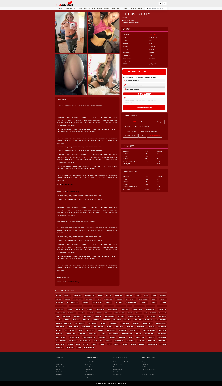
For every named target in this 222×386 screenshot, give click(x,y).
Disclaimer (145, 367)
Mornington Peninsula (135, 316)
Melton (130, 313)
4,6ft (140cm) (153, 64)
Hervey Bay (79, 309)
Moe (145, 313)
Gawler (138, 334)
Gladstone (59, 309)
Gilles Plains (149, 334)
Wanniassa (59, 347)
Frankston (122, 330)
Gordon (116, 344)
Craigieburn (111, 330)
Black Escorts (117, 367)
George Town (98, 340)
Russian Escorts (117, 369)
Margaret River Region (63, 323)
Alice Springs (151, 316)
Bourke (98, 299)
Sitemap (58, 369)
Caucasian (152, 49)
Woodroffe (73, 340)
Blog (143, 362)
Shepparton (66, 316)
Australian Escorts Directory (121, 362)
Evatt (109, 344)
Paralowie (102, 337)
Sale (57, 316)
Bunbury (76, 320)
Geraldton (106, 320)
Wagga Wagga (108, 306)
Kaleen (125, 344)
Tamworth (97, 306)
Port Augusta (98, 327)
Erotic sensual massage (142, 126)
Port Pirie (119, 327)
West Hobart (60, 344)
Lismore (108, 302)
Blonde (151, 52)
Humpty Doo (140, 337)
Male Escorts (88, 364)
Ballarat (81, 313)
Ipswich (89, 309)
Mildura (138, 313)
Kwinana (122, 337)
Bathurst (89, 299)
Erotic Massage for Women (149, 131)
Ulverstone (162, 340)
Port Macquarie (61, 306)
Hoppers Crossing (149, 330)
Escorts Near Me (89, 362)
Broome (67, 320)
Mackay (106, 8)
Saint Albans (71, 334)
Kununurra (138, 320)
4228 (150, 40)
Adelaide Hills (147, 323)
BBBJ (142, 135)
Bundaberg (150, 306)
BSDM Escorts (89, 372)
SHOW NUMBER (144, 94)
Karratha (127, 320)
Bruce (78, 344)
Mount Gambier (73, 327)
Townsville (162, 309)
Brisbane (69, 8)
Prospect (112, 337)
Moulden (151, 337)
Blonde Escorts (117, 364)
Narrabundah (152, 344)
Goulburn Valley (72, 302)
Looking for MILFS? (130, 122)
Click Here (152, 34)
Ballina (67, 299)
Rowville (59, 334)
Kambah (133, 344)
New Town (141, 340)
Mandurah (148, 320)
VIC (132, 21)
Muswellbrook (131, 302)
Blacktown (162, 327)
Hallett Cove (162, 334)
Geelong (99, 313)
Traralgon (87, 316)
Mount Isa (125, 309)
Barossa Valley (161, 323)
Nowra (154, 302)
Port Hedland (79, 323)
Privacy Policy (60, 364)
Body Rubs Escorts (90, 374)
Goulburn (59, 302)
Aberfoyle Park (127, 334)
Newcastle (144, 302)
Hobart (154, 295)
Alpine (79, 347)
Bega (129, 306)
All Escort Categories (148, 374)
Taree (80, 330)
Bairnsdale (71, 313)
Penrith (58, 330)
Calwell (85, 344)
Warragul (98, 316)
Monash (141, 344)
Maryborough (112, 309)
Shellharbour (69, 330)
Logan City (92, 334)
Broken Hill (108, 299)
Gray (130, 337)
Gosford (163, 299)
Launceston (125, 323)
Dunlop (102, 344)
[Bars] (160, 3)
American (152, 58)
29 (149, 61)
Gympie (70, 309)
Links (143, 372)
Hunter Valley (97, 302)
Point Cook (162, 330)
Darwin (133, 8)
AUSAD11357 (153, 37)
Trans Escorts (88, 369)
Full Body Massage (146, 122)
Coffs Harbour (143, 299)
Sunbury (77, 316)
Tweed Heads (90, 330)
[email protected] (68, 184)
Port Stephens (139, 306)
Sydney (60, 8)
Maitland (119, 302)
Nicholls (163, 344)
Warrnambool (109, 316)
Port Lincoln (86, 327)
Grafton (85, 302)
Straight (152, 46)
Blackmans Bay (85, 340)
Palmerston (162, 337)
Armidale (151, 327)
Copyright (145, 364)
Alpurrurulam (89, 347)
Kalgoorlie (117, 320)
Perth (140, 8)
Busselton (86, 320)
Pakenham (162, 313)
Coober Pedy (60, 327)
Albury (58, 299)
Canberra (125, 8)
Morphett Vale (60, 337)
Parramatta (141, 327)
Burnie (103, 323)
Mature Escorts (117, 374)
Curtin (94, 344)
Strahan (136, 323)
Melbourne (115, 8)
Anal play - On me (130, 135)
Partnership (59, 374)
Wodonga (121, 316)
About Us (58, 362)
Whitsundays (60, 313)
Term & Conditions (61, 367)
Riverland (130, 327)
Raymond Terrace (75, 306)
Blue (150, 55)
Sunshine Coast (89, 8)
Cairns (99, 8)
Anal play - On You (130, 131)
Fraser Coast (162, 306)
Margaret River (161, 320)
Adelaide (163, 295)
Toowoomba (150, 309)
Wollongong (120, 306)
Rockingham (92, 323)
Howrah (108, 340)
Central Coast (130, 299)
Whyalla (109, 327)
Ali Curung (70, 347)
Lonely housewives (154, 135)
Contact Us (59, 372)
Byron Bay (119, 299)
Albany (58, 320)
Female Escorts (89, 367)
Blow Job (159, 122)
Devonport (113, 323)
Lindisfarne (130, 340)
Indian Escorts (117, 372)
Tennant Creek (61, 340)
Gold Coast (78, 8)
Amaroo (70, 344)
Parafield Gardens (89, 337)
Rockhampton (137, 309)
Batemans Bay (77, 299)
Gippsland (108, 313)
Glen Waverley (134, 330)
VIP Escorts (116, 377)
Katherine (162, 316)
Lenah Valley (119, 340)
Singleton (87, 306)
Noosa (103, 334)
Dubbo (154, 299)
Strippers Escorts (90, 377)
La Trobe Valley (119, 313)
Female (151, 43)
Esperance (96, 320)
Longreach (100, 309)
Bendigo (90, 313)
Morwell (153, 313)
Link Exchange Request (148, 369)
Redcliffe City (113, 334)
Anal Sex (127, 126)
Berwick (100, 330)
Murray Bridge (74, 337)
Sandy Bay (151, 340)
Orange (163, 302)
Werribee (82, 334)
